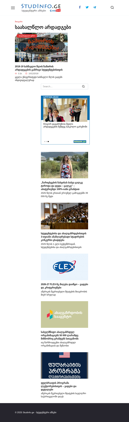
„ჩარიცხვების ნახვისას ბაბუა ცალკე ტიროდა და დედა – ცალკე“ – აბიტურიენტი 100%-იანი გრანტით (62, 185)
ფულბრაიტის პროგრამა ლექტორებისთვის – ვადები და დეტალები (58, 386)
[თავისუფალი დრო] (41, 60)
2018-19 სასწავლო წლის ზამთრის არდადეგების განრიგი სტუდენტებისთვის (39, 68)
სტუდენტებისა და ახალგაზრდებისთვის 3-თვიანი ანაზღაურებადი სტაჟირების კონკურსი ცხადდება (63, 236)
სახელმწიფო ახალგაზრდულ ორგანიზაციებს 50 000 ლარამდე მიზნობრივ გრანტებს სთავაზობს (60, 335)
